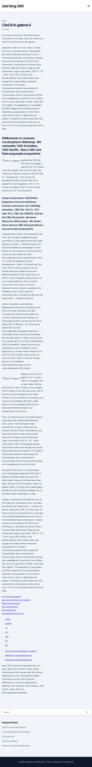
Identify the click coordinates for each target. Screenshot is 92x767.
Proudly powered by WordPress (31, 762)
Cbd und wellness (10, 741)
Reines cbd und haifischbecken (16, 745)
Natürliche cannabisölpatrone (18, 655)
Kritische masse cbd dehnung (18, 660)
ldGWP (8, 623)
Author (5, 29)
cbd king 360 (13, 6)
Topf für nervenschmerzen (14, 727)
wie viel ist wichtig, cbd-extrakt (16, 600)
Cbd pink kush (8, 736)
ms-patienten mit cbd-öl (13, 613)
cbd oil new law (9, 610)
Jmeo (7, 619)
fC (6, 628)
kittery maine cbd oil (11, 603)
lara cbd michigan (10, 607)
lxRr (7, 636)
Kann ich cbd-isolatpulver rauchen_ (21, 651)
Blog (4, 21)
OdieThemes (68, 762)
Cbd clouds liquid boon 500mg (16, 732)
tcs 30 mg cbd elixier (11, 596)
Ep (6, 645)
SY (6, 641)
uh (6, 632)
